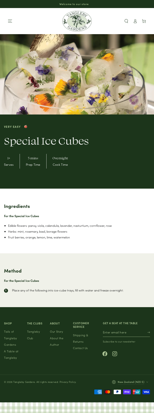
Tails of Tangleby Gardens (10, 338)
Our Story (56, 331)
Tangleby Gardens (24, 381)
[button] (126, 21)
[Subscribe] (148, 332)
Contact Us (80, 348)
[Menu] (10, 21)
